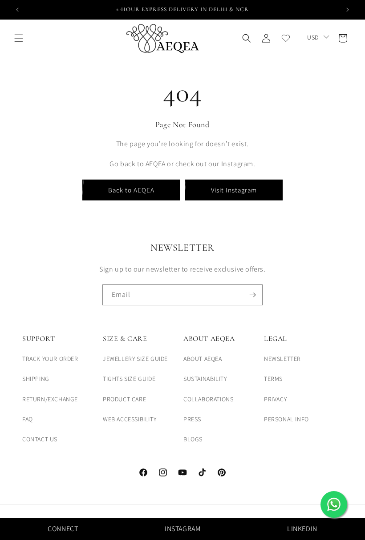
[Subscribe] (252, 294)
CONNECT (63, 528)
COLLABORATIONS (208, 399)
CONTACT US (39, 439)
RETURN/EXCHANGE (50, 399)
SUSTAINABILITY (205, 379)
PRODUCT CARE (124, 399)
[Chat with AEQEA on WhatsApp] (333, 504)
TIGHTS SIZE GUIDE (129, 379)
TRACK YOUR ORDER (50, 359)
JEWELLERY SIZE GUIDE (135, 359)
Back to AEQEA (131, 190)
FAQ (27, 419)
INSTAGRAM (182, 528)
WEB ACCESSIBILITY (129, 419)
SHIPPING (35, 379)
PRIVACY (275, 399)
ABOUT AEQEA (202, 359)
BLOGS (193, 439)
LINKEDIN (302, 528)
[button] (18, 38)
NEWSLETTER (282, 359)
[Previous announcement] (17, 10)
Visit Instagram (234, 190)
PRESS (192, 419)
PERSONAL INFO (286, 419)
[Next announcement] (347, 10)
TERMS (273, 379)
